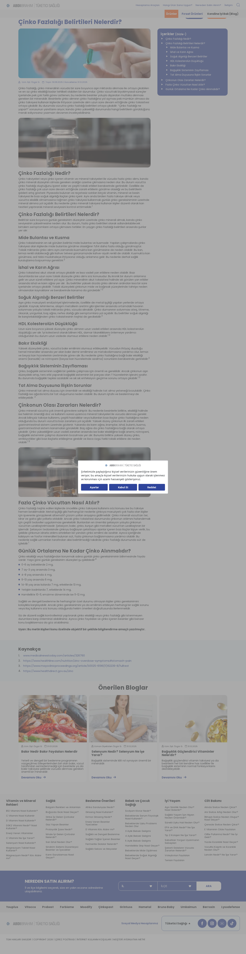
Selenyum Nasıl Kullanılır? (21, 843)
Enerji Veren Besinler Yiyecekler (98, 823)
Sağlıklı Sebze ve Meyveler (101, 849)
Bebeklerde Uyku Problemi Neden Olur (141, 825)
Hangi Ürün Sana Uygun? (177, 5)
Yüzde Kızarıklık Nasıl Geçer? (221, 842)
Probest (48, 907)
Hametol (145, 907)
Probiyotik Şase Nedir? (59, 829)
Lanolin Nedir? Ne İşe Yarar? (221, 854)
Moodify (86, 907)
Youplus (12, 907)
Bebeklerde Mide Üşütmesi (141, 850)
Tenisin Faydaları (174, 860)
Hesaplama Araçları (148, 5)
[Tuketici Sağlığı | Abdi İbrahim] (33, 5)
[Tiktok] (231, 923)
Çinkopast (105, 907)
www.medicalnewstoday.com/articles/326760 (54, 655)
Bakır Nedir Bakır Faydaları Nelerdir (49, 752)
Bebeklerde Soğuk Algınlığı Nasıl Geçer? (141, 857)
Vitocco (30, 907)
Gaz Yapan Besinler (57, 824)
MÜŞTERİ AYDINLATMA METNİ (129, 939)
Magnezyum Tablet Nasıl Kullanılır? (20, 849)
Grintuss (126, 907)
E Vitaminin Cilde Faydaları (220, 829)
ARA (209, 886)
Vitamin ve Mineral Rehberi (21, 802)
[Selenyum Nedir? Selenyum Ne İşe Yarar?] (123, 718)
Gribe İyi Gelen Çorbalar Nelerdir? (60, 818)
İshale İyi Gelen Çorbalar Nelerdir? (60, 836)
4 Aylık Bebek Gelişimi (138, 836)
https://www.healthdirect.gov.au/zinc (48, 671)
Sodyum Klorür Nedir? (138, 810)
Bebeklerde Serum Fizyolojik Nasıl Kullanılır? (141, 817)
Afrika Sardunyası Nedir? (100, 807)
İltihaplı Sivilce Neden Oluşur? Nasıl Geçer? (221, 818)
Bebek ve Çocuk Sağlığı (137, 802)
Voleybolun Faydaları (177, 855)
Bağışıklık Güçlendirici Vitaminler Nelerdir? (188, 753)
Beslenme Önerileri (100, 801)
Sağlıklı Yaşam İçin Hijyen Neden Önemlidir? (179, 816)
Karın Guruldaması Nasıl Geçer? (60, 856)
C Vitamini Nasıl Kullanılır (20, 815)
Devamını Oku (31, 777)
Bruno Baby (166, 907)
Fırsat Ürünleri (192, 14)
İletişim (229, 5)
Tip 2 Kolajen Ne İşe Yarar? (180, 835)
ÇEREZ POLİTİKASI (65, 939)
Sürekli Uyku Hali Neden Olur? (182, 822)
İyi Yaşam (172, 801)
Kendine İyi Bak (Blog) (222, 14)
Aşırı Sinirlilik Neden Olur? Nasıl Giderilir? (179, 809)
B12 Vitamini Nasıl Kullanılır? (22, 810)
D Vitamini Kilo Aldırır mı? (100, 829)
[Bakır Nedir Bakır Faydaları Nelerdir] (53, 718)
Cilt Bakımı (213, 801)
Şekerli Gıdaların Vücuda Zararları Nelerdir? (179, 849)
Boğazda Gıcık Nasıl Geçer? (62, 812)
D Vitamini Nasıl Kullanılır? (21, 820)
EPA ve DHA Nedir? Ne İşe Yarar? (180, 829)
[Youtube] (222, 923)
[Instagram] (212, 923)
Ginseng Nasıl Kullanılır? (99, 812)
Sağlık (50, 801)
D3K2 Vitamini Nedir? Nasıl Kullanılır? (21, 827)
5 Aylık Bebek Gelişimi (138, 840)
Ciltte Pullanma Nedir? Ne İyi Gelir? (221, 836)
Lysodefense (230, 907)
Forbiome (67, 907)
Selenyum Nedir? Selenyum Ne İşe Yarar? (117, 753)
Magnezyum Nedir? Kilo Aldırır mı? (23, 857)
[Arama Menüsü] (238, 5)
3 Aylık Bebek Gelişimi (138, 831)
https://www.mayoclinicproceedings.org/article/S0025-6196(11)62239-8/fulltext (76, 666)
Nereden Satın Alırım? (208, 5)
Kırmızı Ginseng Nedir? (99, 817)
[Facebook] (202, 923)
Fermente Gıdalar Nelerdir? (102, 844)
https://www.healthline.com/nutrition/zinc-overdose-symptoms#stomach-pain (77, 661)
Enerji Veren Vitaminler (19, 833)
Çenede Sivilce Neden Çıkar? (221, 824)
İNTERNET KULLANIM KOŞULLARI (94, 939)
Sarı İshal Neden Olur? (59, 842)
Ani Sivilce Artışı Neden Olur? (221, 812)
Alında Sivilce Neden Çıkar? (220, 807)
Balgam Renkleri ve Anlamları (63, 807)
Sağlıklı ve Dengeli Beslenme (103, 834)
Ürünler (171, 14)
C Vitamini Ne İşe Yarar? (20, 838)
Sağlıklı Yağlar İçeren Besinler (103, 839)
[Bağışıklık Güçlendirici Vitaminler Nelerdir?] (193, 718)
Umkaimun (188, 907)
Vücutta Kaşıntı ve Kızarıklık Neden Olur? (220, 848)
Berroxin (209, 907)
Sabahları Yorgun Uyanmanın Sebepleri (182, 841)
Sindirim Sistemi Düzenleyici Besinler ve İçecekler (62, 848)
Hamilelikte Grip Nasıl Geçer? (142, 845)
